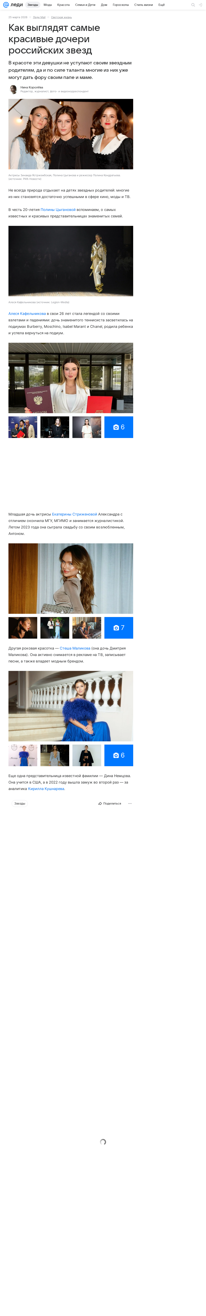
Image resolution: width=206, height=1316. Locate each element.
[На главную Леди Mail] (16, 5)
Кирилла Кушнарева (46, 789)
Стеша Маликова (75, 648)
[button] (70, 134)
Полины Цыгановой (59, 209)
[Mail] (6, 5)
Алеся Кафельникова (27, 313)
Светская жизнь (61, 17)
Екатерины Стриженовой (74, 514)
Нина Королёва (32, 87)
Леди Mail (39, 17)
